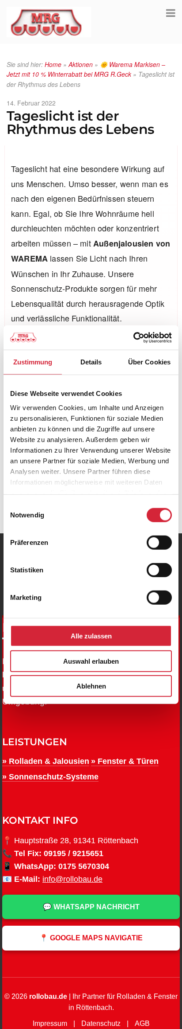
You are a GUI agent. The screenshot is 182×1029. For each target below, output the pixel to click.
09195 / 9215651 (73, 853)
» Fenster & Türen (125, 761)
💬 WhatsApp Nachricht (91, 907)
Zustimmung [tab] (33, 362)
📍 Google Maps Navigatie (91, 938)
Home (53, 64)
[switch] (159, 543)
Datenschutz (101, 1023)
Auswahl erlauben (91, 661)
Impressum (50, 1023)
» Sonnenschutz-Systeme (50, 776)
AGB (142, 1023)
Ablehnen (91, 686)
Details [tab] (91, 362)
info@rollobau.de (72, 879)
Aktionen (80, 64)
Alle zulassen (91, 636)
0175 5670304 (83, 866)
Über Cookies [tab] (149, 362)
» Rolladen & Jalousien (45, 761)
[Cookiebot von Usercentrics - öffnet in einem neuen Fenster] (133, 337)
